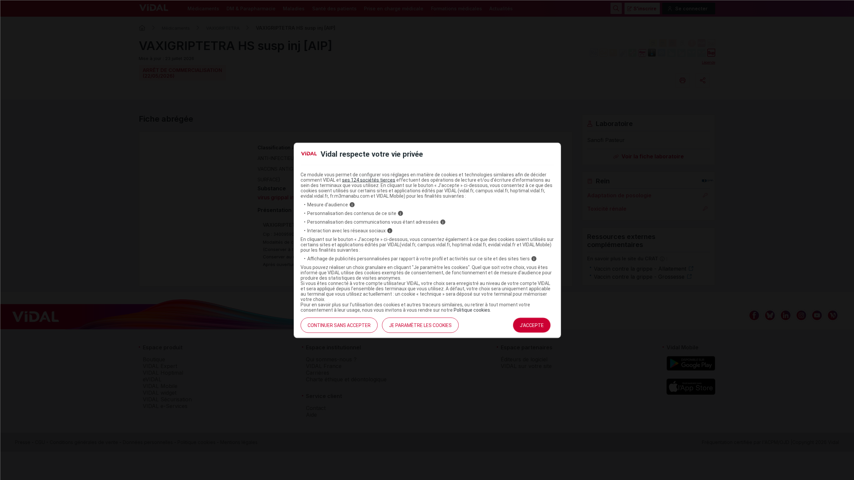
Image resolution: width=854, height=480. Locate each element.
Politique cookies (472, 310)
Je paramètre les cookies (420, 325)
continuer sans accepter (339, 325)
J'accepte (532, 325)
